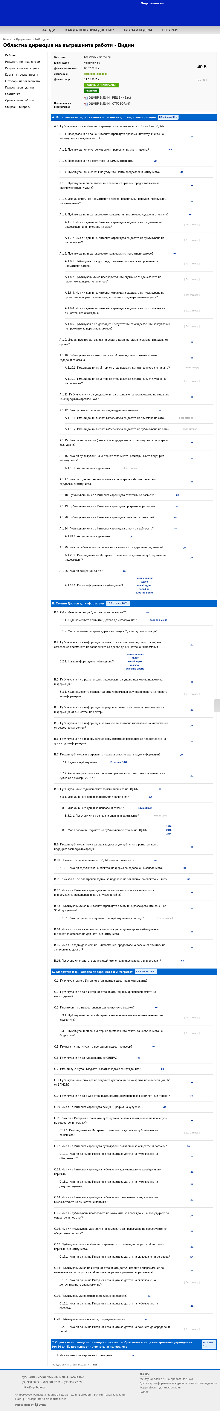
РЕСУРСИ (170, 29)
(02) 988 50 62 (31, 1382)
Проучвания (23, 39)
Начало (7, 39)
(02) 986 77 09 (73, 1382)
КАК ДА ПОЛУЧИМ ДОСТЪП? (89, 29)
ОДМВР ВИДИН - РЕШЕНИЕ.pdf (110, 97)
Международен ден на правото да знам (166, 1378)
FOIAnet (144, 1391)
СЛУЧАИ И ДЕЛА (138, 29)
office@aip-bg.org (33, 1387)
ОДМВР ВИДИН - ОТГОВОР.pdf (109, 103)
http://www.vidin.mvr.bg (97, 57)
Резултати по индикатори (22, 61)
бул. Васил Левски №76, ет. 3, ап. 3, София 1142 (53, 1377)
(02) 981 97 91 (51, 1382)
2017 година (42, 39)
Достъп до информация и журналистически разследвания (178, 1383)
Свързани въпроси (18, 107)
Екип (18, 1398)
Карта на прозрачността (21, 74)
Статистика (12, 94)
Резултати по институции (22, 68)
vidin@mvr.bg (92, 62)
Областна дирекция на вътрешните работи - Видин (68, 44)
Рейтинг (10, 55)
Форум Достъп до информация (160, 1387)
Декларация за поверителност (46, 1398)
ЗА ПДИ (48, 29)
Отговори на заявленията (22, 81)
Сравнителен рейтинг (19, 100)
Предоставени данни (19, 87)
